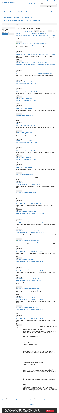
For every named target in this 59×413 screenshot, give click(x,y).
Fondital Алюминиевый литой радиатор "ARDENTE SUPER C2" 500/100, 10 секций (36, 35)
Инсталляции (41, 14)
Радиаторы (15, 8)
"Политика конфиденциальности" (34, 402)
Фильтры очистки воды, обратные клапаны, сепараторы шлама (16, 20)
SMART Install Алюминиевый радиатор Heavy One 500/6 (30, 213)
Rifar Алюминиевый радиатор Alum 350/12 (26, 91)
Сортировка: (37, 31)
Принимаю (49, 410)
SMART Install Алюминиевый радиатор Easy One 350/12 (30, 242)
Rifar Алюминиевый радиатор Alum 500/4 (26, 159)
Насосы (9, 8)
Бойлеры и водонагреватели (24, 8)
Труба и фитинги (21, 11)
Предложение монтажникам (21, 399)
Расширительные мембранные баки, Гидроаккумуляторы (42, 8)
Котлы (5, 8)
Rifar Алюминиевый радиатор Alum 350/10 (26, 83)
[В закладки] (19, 42)
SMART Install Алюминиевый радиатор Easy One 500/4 (29, 299)
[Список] (17, 31)
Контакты (51, 0)
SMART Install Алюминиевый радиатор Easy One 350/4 (29, 251)
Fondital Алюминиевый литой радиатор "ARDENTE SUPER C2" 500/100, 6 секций (36, 64)
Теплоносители (16, 17)
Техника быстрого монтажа (26, 14)
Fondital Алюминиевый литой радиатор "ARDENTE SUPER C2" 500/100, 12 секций (36, 45)
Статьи (3, 400)
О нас (3, 399)
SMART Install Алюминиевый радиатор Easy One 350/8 (29, 270)
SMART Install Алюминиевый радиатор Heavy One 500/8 (30, 222)
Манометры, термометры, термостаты (11, 14)
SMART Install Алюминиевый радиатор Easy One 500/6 (29, 309)
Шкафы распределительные (26, 17)
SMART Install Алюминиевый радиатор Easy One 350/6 (29, 261)
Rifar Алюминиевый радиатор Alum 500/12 (26, 142)
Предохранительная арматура (32, 11)
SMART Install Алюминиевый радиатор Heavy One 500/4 (30, 203)
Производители (33, 404)
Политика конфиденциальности (34, 411)
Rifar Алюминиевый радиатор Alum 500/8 (26, 176)
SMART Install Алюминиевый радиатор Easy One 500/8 (29, 318)
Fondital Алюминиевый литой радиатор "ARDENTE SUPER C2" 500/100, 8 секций (36, 73)
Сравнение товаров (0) (28, 31)
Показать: (50, 31)
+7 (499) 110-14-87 (25, 2)
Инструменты (48, 14)
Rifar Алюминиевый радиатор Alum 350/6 (26, 117)
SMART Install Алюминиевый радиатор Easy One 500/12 (30, 290)
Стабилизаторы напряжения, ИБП (45, 11)
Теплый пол (6, 11)
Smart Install (7, 32)
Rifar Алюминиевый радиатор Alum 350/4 (26, 108)
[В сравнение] (21, 42)
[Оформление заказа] (55, 0)
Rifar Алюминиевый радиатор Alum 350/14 (26, 100)
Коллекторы (34, 14)
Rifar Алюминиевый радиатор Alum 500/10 (26, 134)
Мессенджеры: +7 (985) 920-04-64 (28, 3)
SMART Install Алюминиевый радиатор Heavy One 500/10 (30, 184)
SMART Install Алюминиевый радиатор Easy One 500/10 (30, 280)
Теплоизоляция (13, 11)
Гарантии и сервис (33, 400)
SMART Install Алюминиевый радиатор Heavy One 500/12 (30, 194)
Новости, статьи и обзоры (35, 20)
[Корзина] (54, 0)
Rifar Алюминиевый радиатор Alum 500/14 (26, 150)
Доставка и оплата (33, 399)
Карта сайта (46, 400)
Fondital (6, 29)
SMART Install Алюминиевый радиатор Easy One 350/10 (30, 232)
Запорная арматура (8, 17)
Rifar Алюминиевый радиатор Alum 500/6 (26, 167)
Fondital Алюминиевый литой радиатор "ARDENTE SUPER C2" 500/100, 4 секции (36, 54)
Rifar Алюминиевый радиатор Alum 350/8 (26, 125)
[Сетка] (19, 31)
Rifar (5, 30)
